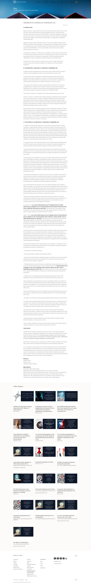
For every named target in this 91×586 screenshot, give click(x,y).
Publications (53, 2)
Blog (58, 2)
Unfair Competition (30, 567)
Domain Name (29, 569)
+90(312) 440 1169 (57, 563)
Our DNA (14, 562)
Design (28, 562)
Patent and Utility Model (31, 564)
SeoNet (76, 579)
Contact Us (71, 2)
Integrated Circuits (30, 574)
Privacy (26, 579)
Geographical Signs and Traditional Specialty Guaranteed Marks (31, 571)
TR (76, 2)
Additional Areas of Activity (32, 575)
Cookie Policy (21, 579)
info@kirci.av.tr (57, 561)
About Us (15, 561)
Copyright (28, 565)
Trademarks (29, 561)
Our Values (15, 564)
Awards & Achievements (17, 569)
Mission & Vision (16, 567)
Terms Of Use (15, 579)
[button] (38, 2)
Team (66, 2)
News (62, 2)
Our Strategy (15, 565)
